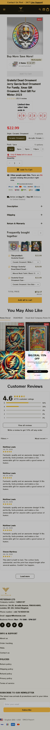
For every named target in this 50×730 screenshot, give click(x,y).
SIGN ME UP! (37, 371)
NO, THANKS (37, 375)
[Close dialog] (48, 352)
